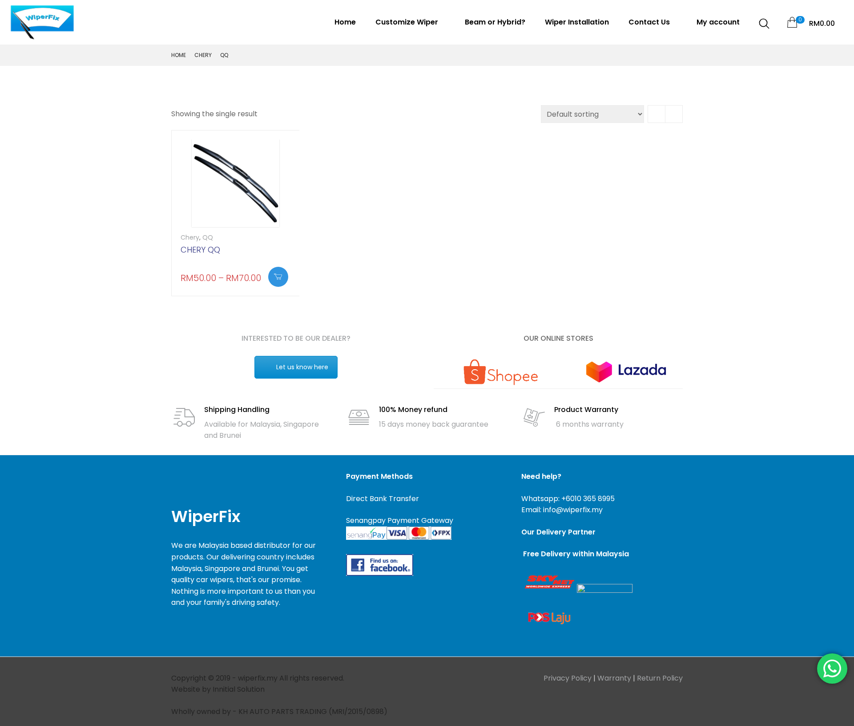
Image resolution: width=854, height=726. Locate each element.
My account (718, 22)
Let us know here (302, 367)
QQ (207, 237)
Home (345, 22)
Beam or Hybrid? (495, 22)
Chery (203, 55)
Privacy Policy (568, 678)
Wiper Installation (577, 22)
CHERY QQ (200, 249)
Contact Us (650, 22)
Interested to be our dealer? (296, 338)
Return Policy (660, 678)
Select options (278, 277)
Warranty (614, 678)
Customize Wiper (407, 22)
